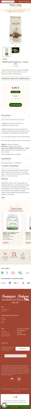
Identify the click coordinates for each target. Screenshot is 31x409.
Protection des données (25, 389)
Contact (19, 332)
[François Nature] (15, 5)
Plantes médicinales (22, 10)
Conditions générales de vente (7, 389)
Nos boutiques (21, 331)
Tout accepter (24, 406)
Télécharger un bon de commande (15, 356)
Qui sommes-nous (5, 334)
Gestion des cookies (15, 391)
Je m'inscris (22, 349)
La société (3, 331)
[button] (15, 45)
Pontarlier (3, 319)
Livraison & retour (5, 333)
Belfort (2, 322)
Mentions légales (17, 389)
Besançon (3, 318)
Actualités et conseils (23, 329)
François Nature (8, 10)
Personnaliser (14, 406)
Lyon (2, 321)
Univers (14, 10)
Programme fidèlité (5, 336)
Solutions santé (21, 334)
